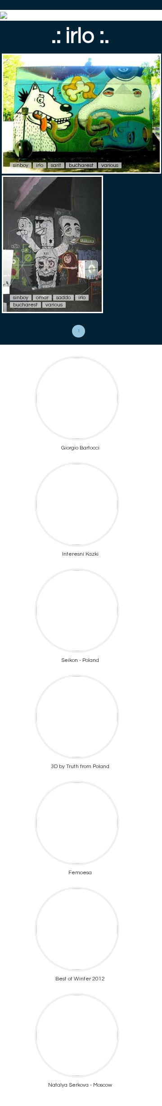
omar (42, 298)
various (109, 165)
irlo (39, 165)
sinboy (20, 165)
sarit (56, 165)
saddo (63, 298)
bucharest (81, 165)
